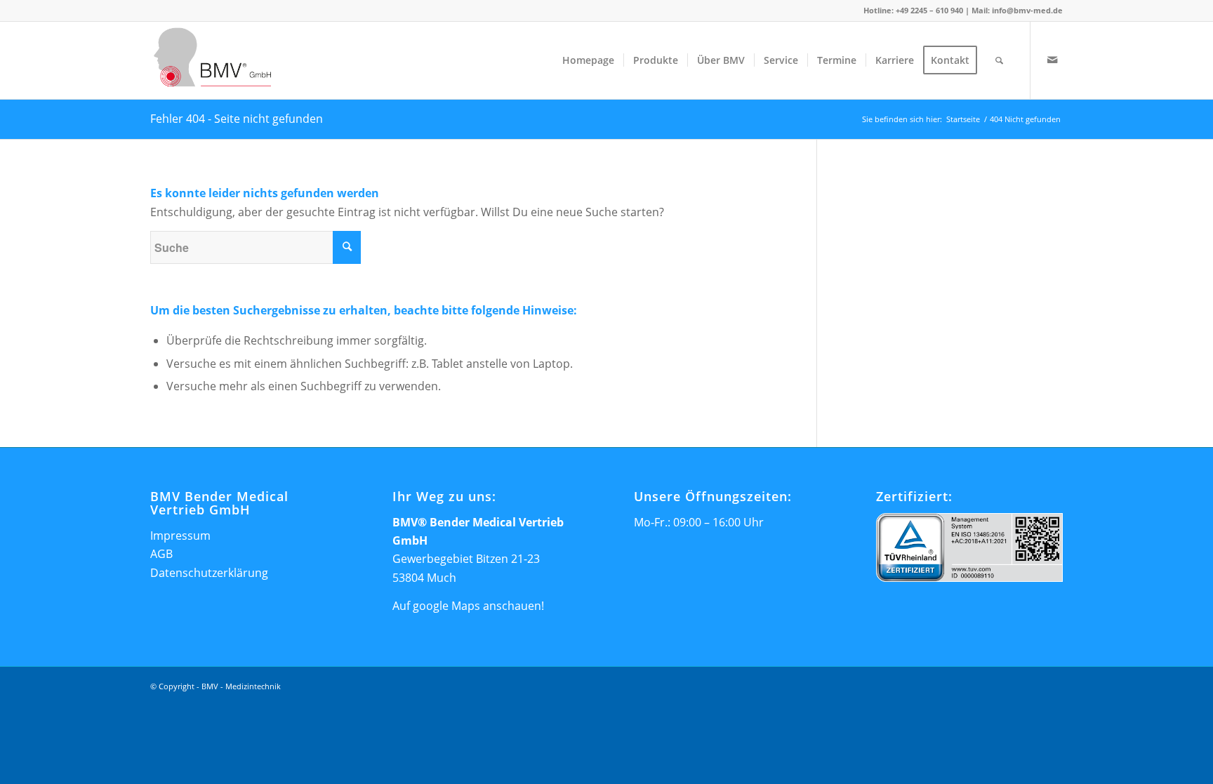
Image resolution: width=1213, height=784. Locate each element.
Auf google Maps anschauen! (468, 605)
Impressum (180, 535)
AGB (161, 554)
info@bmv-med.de (1027, 10)
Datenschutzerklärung (209, 572)
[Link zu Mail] (1052, 59)
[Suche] (999, 60)
